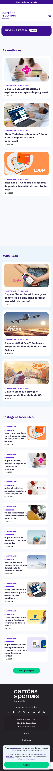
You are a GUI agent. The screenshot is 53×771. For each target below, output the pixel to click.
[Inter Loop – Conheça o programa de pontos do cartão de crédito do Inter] (26, 163)
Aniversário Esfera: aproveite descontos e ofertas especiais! (15, 491)
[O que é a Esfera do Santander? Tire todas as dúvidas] (36, 537)
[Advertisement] (26, 224)
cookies (15, 748)
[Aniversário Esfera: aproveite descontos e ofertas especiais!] (36, 488)
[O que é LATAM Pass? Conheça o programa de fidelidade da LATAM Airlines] (26, 324)
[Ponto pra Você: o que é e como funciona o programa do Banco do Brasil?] (36, 617)
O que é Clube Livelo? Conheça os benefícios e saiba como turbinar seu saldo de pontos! (25, 298)
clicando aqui (30, 759)
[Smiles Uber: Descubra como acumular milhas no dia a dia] (36, 512)
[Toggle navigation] (49, 15)
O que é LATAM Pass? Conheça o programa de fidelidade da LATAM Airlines (25, 346)
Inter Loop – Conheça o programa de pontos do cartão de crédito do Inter (25, 186)
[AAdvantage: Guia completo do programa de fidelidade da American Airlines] (36, 562)
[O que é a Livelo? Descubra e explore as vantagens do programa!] (26, 69)
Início (26, 733)
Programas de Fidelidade (16, 85)
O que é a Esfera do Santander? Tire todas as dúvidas (15, 540)
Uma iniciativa (22, 2)
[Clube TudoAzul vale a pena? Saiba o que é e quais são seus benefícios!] (26, 115)
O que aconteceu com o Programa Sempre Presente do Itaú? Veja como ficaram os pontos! (15, 650)
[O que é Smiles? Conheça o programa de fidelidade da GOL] (26, 372)
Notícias (26, 740)
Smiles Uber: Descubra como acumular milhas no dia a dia (15, 516)
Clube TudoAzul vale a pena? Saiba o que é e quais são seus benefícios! (26, 137)
